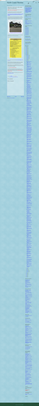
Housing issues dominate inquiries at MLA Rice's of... (28, 214)
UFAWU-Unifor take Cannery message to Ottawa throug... (28, 251)
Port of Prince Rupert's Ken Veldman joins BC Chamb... (29, 168)
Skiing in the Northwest (27, 373)
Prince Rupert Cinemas (27, 348)
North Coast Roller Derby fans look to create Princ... (28, 77)
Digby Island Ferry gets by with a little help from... (29, 166)
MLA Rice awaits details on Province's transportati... (29, 148)
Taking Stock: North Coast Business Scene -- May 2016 (29, 228)
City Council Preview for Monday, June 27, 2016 (29, 88)
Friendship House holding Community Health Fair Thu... (28, 159)
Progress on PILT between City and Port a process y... (29, 95)
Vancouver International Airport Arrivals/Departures (28, 311)
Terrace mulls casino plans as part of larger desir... (29, 232)
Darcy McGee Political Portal (28, 322)
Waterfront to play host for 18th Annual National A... (29, 130)
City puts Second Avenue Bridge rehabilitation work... (28, 139)
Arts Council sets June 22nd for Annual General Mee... (29, 141)
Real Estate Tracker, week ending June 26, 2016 (29, 97)
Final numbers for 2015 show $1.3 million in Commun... (28, 66)
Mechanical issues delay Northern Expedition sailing (28, 99)
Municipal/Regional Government (28, 315)
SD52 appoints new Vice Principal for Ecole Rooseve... (28, 234)
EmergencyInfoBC (27, 301)
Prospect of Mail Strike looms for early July (28, 111)
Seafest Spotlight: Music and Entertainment (28, 195)
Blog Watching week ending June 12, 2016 (29, 179)
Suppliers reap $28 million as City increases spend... (29, 62)
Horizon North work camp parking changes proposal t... (29, 72)
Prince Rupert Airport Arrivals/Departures (27, 308)
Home (16, 96)
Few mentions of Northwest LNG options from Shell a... (29, 204)
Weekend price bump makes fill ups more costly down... (28, 216)
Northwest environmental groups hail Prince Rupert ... (29, 118)
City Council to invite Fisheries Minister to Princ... (28, 150)
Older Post (22, 96)
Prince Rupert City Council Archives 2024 (28, 286)
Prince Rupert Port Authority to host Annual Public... (29, 161)
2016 (26, 54)
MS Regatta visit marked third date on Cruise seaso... (28, 163)
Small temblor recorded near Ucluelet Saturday (28, 102)
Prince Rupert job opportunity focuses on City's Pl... (28, 81)
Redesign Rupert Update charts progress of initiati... (28, 190)
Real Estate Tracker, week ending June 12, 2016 (29, 178)
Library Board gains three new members (28, 171)
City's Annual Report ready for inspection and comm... (29, 154)
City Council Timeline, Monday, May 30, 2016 (28, 261)
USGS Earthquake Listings (28, 305)
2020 (26, 50)
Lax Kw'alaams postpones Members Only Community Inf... (29, 104)
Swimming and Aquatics (27, 368)
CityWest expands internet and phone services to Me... (29, 93)
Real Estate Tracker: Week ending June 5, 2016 (29, 217)
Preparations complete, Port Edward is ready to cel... (29, 120)
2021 (26, 49)
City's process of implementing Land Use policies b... (29, 249)
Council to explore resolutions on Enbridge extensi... (29, 173)
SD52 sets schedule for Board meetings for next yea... (29, 126)
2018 (26, 52)
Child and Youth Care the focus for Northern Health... (28, 122)
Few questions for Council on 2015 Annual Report (29, 73)
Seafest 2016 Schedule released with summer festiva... (28, 236)
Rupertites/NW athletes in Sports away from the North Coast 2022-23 (28, 384)
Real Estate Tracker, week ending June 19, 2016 (29, 134)
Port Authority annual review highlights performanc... (29, 107)
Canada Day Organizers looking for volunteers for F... (29, 79)
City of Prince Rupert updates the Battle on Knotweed (28, 207)
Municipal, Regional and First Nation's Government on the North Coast (28, 335)
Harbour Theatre (27, 349)
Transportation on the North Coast (28, 339)
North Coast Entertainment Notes (28, 346)
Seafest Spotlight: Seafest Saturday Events (29, 188)
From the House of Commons (28, 320)
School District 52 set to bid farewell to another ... (29, 245)
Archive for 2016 (27, 34)
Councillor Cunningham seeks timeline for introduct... (28, 256)
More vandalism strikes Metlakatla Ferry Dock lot (29, 91)
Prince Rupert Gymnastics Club (28, 364)
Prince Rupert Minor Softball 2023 (28, 365)
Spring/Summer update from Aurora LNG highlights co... (28, 124)
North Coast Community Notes (28, 336)
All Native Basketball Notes (28, 374)
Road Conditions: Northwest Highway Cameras (28, 291)
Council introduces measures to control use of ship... (29, 143)
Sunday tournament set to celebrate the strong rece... (29, 116)
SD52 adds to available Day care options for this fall (29, 129)
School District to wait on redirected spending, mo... (28, 132)
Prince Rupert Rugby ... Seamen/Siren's (27, 378)
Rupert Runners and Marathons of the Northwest (28, 381)
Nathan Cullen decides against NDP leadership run (29, 221)
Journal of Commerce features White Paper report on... (28, 230)
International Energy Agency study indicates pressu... (29, 127)
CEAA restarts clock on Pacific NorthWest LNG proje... (29, 83)
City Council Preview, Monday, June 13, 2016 (29, 175)
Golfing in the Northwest (27, 382)
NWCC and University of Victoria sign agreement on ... (29, 106)
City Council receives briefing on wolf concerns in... (29, 258)
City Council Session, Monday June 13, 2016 (28, 176)
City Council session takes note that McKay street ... (29, 259)
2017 (26, 53)
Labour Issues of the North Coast (28, 333)
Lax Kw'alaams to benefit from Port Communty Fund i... (28, 109)
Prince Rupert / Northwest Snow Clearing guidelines (28, 23)
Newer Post (8, 96)
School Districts (26, 316)
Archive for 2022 (27, 29)
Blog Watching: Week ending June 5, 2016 (28, 219)
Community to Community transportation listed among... (29, 157)
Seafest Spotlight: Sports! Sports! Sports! (28, 198)
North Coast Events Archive (28, 37)
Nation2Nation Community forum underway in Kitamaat (29, 242)
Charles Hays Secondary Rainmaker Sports (27, 354)
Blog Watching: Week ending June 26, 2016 (28, 100)
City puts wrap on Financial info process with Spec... (29, 68)
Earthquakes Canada (27, 304)
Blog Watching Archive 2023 (28, 40)
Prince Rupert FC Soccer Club (28, 377)
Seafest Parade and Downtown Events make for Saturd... (29, 181)
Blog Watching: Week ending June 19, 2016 (28, 135)
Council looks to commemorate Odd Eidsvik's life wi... (28, 85)
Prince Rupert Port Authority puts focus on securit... (29, 145)
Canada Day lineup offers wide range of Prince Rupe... (28, 64)
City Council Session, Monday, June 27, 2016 (29, 90)
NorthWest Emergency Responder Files (27, 280)
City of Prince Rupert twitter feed (28, 294)
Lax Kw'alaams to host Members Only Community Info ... (28, 170)
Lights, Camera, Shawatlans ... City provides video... (28, 212)
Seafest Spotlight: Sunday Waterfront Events (29, 185)
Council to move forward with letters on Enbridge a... (29, 147)
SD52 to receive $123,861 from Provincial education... (29, 266)
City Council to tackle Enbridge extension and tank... (29, 253)
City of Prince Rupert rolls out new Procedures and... (29, 244)
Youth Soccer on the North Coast (28, 367)
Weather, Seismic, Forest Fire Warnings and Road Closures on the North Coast (28, 342)
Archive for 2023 (27, 28)
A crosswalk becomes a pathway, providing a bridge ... (28, 200)
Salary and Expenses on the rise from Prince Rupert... (28, 70)
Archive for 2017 (27, 33)
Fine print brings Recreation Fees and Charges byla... (29, 152)
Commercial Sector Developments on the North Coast (28, 326)
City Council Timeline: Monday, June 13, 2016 (29, 155)
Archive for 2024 (27, 27)
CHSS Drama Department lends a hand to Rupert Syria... (29, 264)
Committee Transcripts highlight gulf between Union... (28, 114)
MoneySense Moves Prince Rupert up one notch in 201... (29, 192)
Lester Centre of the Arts (27, 347)
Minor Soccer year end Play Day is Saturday (29, 112)
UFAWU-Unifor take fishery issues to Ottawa (29, 202)
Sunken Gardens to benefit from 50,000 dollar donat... (29, 223)
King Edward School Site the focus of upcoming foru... (28, 187)
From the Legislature (27, 321)
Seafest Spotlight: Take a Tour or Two (28, 194)
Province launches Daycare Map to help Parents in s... (29, 238)
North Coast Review (15, 3)
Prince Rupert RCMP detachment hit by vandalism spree (28, 87)
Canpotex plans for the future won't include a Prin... (28, 137)
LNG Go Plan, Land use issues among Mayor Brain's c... (28, 226)
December (28, 55)
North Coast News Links (27, 279)
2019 (26, 51)
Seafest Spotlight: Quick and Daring (28, 210)
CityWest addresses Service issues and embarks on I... (28, 240)
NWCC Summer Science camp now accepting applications (28, 247)
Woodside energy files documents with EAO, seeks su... (28, 183)
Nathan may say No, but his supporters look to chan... (29, 197)
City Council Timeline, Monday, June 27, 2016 (29, 75)
